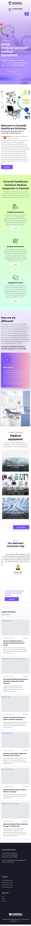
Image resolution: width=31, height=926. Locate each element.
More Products (21, 527)
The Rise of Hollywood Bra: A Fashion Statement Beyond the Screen (14, 643)
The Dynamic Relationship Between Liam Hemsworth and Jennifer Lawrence (15, 681)
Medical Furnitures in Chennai (7, 882)
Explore (15, 228)
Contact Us (12, 599)
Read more (7, 167)
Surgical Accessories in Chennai (7, 887)
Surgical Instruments (15, 246)
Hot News (25, 638)
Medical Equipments (15, 482)
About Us (3, 898)
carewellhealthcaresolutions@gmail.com (15, 860)
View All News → (6, 614)
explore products (11, 72)
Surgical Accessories (15, 212)
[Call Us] (1, 24)
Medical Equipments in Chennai (7, 880)
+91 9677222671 (17, 9)
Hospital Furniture (15, 283)
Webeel (19, 921)
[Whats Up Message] (1, 28)
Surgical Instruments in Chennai (7, 884)
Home (3, 896)
